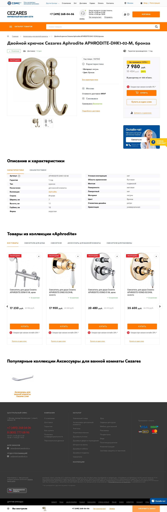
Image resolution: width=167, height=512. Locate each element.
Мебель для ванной (108, 426)
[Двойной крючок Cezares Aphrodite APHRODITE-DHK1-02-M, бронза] (44, 509)
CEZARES (20, 14)
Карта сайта (11, 481)
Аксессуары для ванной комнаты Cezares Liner (22, 394)
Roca (61, 502)
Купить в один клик (142, 102)
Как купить (49, 430)
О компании (66, 3)
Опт (75, 3)
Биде (102, 438)
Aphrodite (53, 192)
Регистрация (155, 3)
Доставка (83, 3)
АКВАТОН (130, 502)
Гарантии (48, 426)
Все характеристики (90, 80)
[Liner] (22, 378)
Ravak (114, 502)
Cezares (30, 479)
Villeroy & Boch (103, 502)
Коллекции (78, 462)
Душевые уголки (80, 437)
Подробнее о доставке (91, 111)
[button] (7, 306)
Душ (102, 418)
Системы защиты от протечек (113, 451)
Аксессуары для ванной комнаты (83, 423)
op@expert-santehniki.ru (19, 456)
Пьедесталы (105, 434)
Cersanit (139, 502)
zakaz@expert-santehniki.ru (20, 448)
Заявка (112, 509)
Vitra (147, 502)
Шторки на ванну (80, 445)
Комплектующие (107, 447)
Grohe (121, 502)
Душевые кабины (80, 449)
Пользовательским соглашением (119, 482)
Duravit (82, 502)
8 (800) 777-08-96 (18, 432)
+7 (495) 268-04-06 (62, 14)
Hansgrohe (91, 502)
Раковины (104, 430)
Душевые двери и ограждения (86, 441)
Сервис (92, 3)
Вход (145, 3)
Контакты (110, 3)
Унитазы (76, 428)
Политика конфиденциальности (53, 435)
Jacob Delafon (71, 502)
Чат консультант (95, 17)
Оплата (100, 3)
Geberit (54, 502)
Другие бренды (51, 3)
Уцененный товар (80, 418)
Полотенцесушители (108, 443)
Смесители (77, 457)
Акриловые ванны (81, 432)
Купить (144, 93)
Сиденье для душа (108, 422)
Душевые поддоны (81, 453)
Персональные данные (54, 441)
